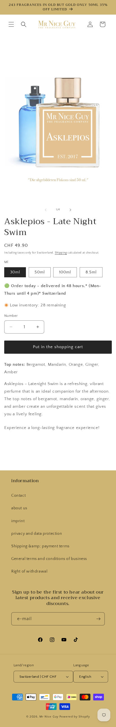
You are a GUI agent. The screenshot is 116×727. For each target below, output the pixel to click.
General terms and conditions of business (49, 559)
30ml (15, 272)
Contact (18, 495)
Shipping (61, 252)
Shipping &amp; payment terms (40, 546)
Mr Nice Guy (49, 716)
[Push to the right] (70, 210)
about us (19, 508)
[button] (11, 24)
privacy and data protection (36, 533)
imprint (17, 521)
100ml (65, 272)
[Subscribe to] (98, 618)
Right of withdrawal (29, 571)
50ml (40, 272)
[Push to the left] (45, 210)
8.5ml (91, 272)
